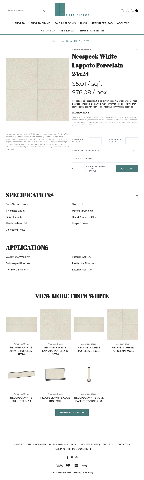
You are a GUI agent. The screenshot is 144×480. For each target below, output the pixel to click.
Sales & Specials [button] (65, 23)
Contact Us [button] (47, 30)
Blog (74, 444)
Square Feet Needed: (78, 140)
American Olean (71, 41)
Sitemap (76, 473)
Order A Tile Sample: (95, 166)
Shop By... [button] (20, 23)
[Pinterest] (76, 457)
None (91, 169)
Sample (92, 171)
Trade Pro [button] (66, 30)
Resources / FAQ (90, 444)
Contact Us (123, 444)
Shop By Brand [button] (40, 23)
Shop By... (19, 444)
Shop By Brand (37, 444)
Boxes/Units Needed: (115, 140)
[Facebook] (67, 457)
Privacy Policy (87, 473)
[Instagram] (72, 457)
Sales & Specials (58, 444)
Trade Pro (58, 449)
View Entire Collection (72, 412)
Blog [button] (83, 23)
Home (53, 41)
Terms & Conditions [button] (91, 30)
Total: (75, 169)
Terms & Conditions (80, 449)
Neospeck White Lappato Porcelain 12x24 (21, 351)
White (90, 41)
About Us (108, 444)
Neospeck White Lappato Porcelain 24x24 (55, 351)
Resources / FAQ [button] (102, 23)
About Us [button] (123, 23)
